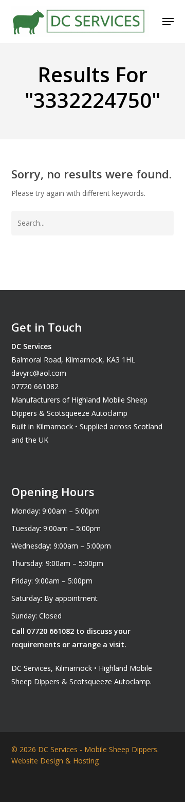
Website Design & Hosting (55, 760)
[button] (168, 21)
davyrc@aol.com (38, 373)
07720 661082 (35, 386)
